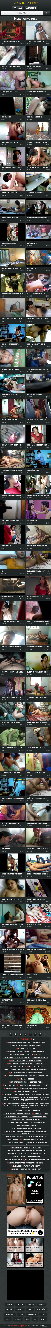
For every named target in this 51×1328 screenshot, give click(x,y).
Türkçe (30, 1309)
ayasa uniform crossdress (26, 1126)
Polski (21, 1314)
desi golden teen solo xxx (18, 1123)
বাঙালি (35, 1319)
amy (46, 1113)
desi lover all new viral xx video (21, 1064)
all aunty (39, 1054)
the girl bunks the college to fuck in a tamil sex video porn (26, 1143)
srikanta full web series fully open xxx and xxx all (26, 1051)
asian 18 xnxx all (12, 1088)
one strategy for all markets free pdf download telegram (26, 1094)
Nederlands (10, 1314)
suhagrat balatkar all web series (34, 1088)
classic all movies (18, 1060)
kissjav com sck (18, 1157)
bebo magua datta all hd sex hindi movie (26, 1045)
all (33, 1039)
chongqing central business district (26, 1169)
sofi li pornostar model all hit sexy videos (26, 1082)
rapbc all (40, 1064)
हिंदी (27, 1319)
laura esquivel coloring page (16, 1116)
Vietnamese (32, 1314)
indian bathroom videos (21, 1148)
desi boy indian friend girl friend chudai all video (26, 1042)
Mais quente (31, 8)
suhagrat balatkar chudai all (26, 1091)
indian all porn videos (26, 1048)
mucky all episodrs (16, 1054)
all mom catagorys (36, 1067)
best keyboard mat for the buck (37, 1160)
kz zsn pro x (17, 1110)
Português (41, 1309)
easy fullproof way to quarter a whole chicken (26, 1163)
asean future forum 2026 (12, 1160)
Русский (9, 1309)
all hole (29, 1054)
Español (20, 1309)
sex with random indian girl (36, 1137)
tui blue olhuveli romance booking (17, 1113)
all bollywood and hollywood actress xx (26, 1073)
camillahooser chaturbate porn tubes (26, 1129)
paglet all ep (42, 1076)
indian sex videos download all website (20, 1076)
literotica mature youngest (35, 1154)
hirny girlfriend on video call (33, 1140)
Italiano (41, 1304)
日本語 (43, 1314)
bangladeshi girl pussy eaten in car (26, 1166)
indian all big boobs (26, 1079)
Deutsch (20, 1304)
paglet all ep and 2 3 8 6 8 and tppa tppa (33, 1085)
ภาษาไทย (18, 1319)
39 (35, 1034)
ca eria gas (38, 1113)
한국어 (8, 1319)
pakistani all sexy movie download (17, 1057)
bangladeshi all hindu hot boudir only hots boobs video (26, 1070)
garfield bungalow (37, 1123)
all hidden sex (9, 1085)
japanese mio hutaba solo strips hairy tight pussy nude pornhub (26, 1133)
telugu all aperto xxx (17, 1067)
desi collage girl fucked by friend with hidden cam (26, 1151)
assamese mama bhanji (38, 1116)
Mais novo (18, 8)
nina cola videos (33, 1157)
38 (30, 1034)
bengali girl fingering (14, 1137)
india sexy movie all (40, 1057)
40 (40, 1034)
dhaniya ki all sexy (35, 1060)
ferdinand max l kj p (14, 1154)
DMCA (44, 1326)
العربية (43, 1319)
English (9, 1304)
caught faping (13, 1140)
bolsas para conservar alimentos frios (26, 1120)
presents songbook (32, 1110)
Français (31, 1304)
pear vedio (36, 1148)
